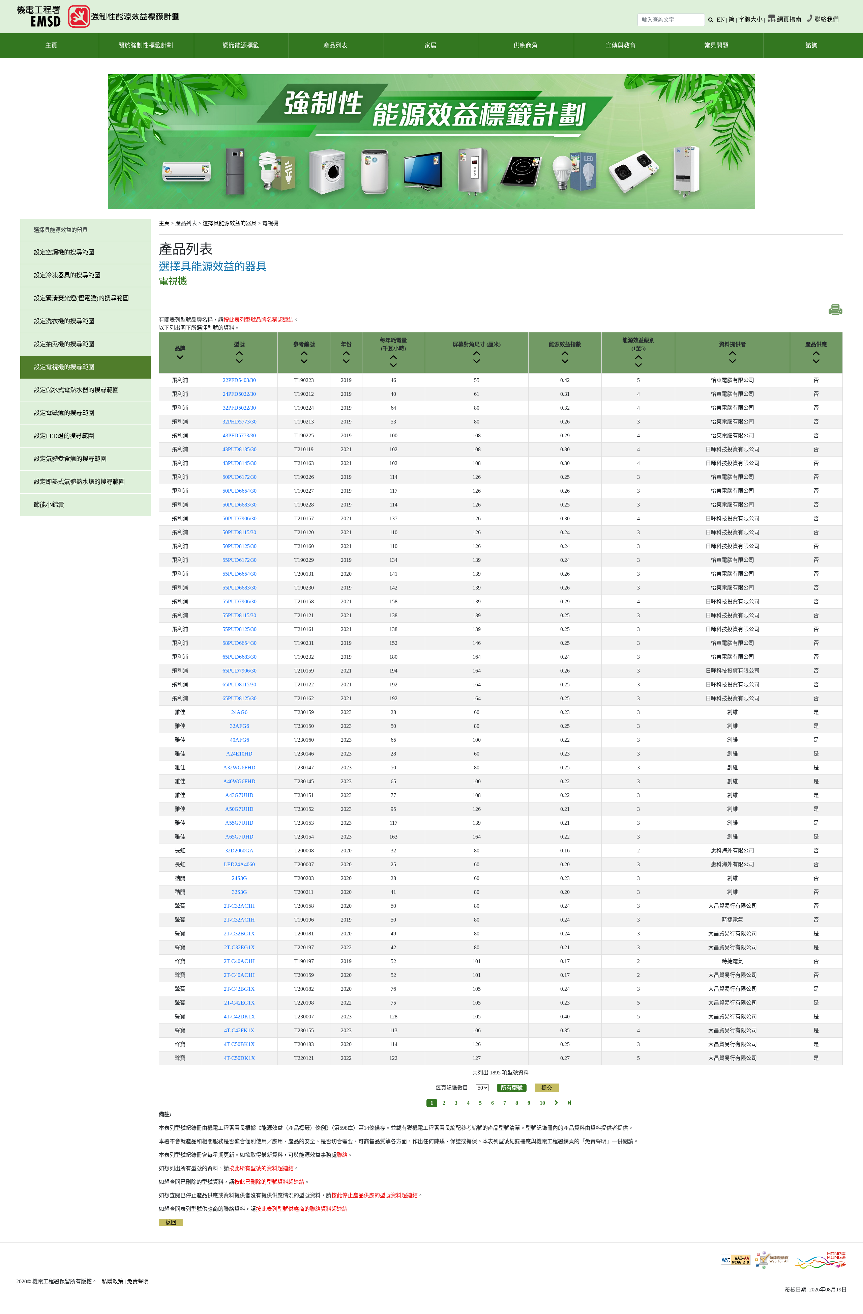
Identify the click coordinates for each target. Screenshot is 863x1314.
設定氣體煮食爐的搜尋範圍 (70, 459)
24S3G (239, 878)
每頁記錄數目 (452, 1088)
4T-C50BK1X (239, 1044)
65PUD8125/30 (239, 698)
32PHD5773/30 (239, 422)
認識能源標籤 (240, 45)
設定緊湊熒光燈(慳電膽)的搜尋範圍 (81, 298)
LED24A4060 (239, 864)
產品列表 (335, 45)
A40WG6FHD (239, 781)
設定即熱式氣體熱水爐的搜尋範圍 (79, 481)
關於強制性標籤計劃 (145, 45)
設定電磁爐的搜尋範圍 (64, 413)
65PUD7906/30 (239, 671)
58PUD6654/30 (239, 643)
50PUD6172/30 (239, 477)
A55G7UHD (239, 823)
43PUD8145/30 (239, 463)
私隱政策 (112, 1281)
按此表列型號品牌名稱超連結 (259, 320)
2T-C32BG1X (239, 933)
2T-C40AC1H (239, 961)
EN (721, 19)
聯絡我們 (826, 19)
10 (542, 1103)
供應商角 (525, 45)
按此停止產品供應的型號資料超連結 (374, 1195)
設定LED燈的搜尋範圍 (64, 436)
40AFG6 (239, 740)
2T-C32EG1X (239, 947)
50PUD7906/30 (239, 518)
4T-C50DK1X (239, 1058)
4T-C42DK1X (239, 1016)
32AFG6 (239, 726)
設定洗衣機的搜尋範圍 (64, 321)
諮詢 (811, 45)
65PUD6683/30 (239, 657)
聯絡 (342, 1155)
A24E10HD (239, 754)
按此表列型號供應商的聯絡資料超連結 (302, 1209)
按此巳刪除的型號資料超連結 (269, 1182)
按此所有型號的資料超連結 (261, 1168)
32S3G (239, 892)
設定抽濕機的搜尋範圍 (64, 344)
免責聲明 (138, 1281)
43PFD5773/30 (239, 435)
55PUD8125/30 (239, 629)
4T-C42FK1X (239, 1030)
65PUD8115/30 (239, 684)
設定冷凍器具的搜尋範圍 (67, 275)
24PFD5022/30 (239, 394)
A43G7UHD (239, 795)
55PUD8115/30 (239, 615)
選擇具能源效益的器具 (230, 223)
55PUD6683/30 (239, 588)
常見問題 (716, 45)
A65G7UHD (239, 837)
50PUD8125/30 (239, 546)
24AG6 (239, 712)
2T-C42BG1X (239, 989)
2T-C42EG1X (239, 1003)
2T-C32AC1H (239, 906)
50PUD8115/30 (239, 532)
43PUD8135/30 (239, 449)
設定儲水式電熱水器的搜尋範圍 (76, 390)
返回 (171, 1222)
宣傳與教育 (620, 45)
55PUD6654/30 (239, 574)
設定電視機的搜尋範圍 (64, 367)
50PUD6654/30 (239, 491)
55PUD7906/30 (239, 601)
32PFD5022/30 (239, 408)
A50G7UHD (239, 809)
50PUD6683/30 (239, 505)
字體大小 (750, 19)
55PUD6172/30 (239, 560)
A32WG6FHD (239, 767)
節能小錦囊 (49, 504)
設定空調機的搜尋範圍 (64, 252)
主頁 (51, 45)
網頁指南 (789, 19)
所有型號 (512, 1088)
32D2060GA (239, 850)
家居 (430, 45)
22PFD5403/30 (239, 380)
